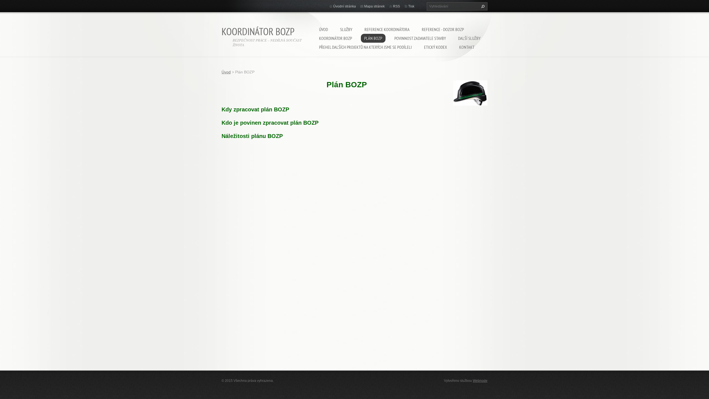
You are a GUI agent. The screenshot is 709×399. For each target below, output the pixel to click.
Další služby (469, 38)
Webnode (480, 381)
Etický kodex (435, 47)
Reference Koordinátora (387, 29)
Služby (346, 29)
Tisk (411, 6)
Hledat (482, 6)
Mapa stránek (374, 6)
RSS (396, 6)
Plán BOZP (373, 38)
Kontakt (466, 47)
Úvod (323, 29)
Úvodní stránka (344, 6)
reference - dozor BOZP (443, 29)
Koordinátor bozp (335, 38)
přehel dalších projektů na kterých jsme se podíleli (365, 47)
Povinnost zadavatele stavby (420, 38)
